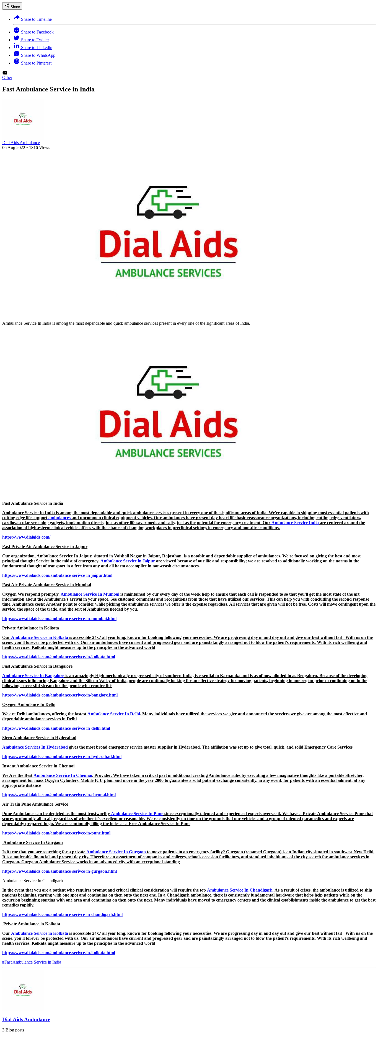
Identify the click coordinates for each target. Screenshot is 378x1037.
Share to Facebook (37, 32)
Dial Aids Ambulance (21, 142)
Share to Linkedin (36, 47)
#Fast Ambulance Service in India (31, 962)
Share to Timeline (36, 19)
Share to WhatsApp (37, 55)
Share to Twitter (34, 39)
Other (7, 77)
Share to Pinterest (35, 63)
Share (14, 7)
